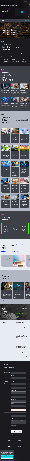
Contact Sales (19, 446)
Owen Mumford (4, 251)
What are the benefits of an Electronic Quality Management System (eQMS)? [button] (20, 327)
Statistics (2, 20)
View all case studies (19, 245)
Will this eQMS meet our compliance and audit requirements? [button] (21, 331)
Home (2, 5)
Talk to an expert (25, 20)
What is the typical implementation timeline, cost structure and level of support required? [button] (21, 356)
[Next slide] (4, 300)
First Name (12, 381)
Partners (9, 449)
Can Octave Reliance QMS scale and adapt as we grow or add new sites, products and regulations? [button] (21, 336)
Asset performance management (10, 5)
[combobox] (18, 406)
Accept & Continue (7, 455)
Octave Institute (18, 316)
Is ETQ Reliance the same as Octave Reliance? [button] (20, 323)
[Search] (25, 1)
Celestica (13, 251)
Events (18, 443)
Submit (12, 434)
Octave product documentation (20, 313)
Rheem (17, 251)
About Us (9, 446)
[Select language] (26, 2)
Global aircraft (9, 251)
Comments (13, 422)
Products (4, 5)
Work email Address (14, 390)
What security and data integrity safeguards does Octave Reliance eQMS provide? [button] (21, 352)
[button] (28, 1)
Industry (12, 371)
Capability (12, 375)
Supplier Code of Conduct (16, 459)
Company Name (13, 399)
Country (12, 403)
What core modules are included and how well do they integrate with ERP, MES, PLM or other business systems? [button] (21, 347)
